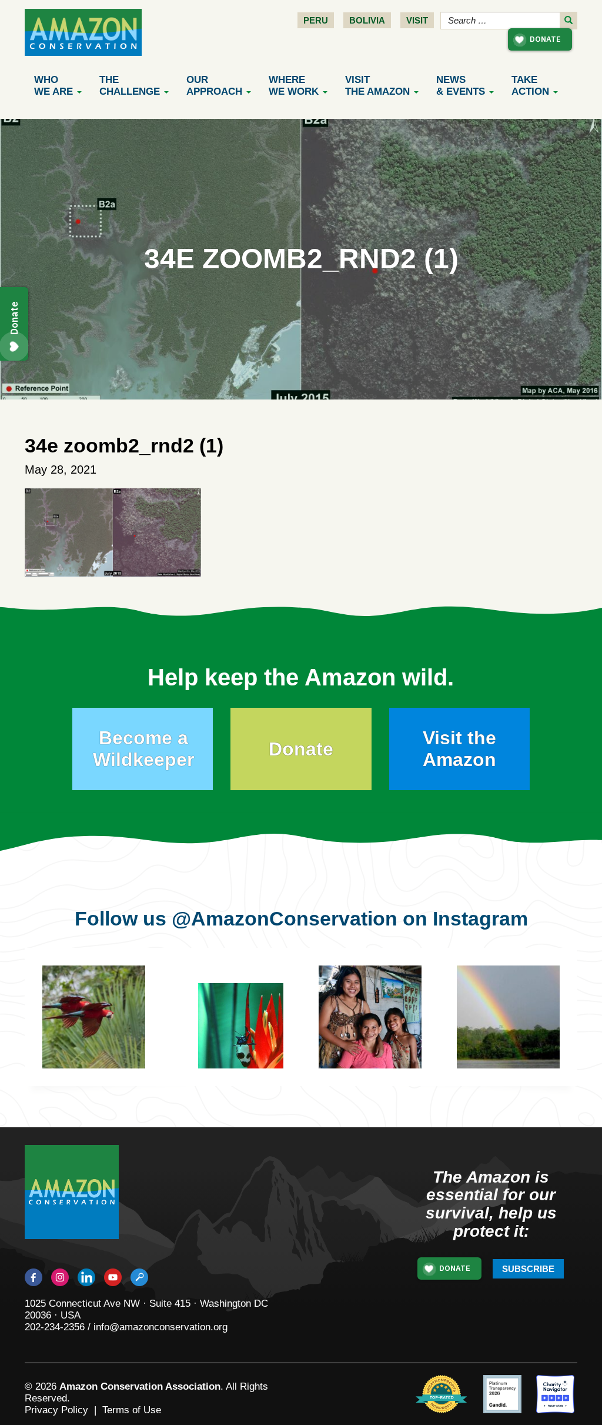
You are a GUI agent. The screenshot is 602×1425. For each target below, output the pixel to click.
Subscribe (528, 1269)
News (460, 85)
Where (294, 85)
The (129, 85)
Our (214, 85)
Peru (315, 20)
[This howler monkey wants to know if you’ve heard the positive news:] (249, 1034)
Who (53, 85)
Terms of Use (131, 1410)
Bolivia (367, 20)
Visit (417, 20)
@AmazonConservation (284, 918)
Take (530, 85)
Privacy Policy (56, 1410)
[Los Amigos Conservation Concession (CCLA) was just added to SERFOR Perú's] (508, 1016)
